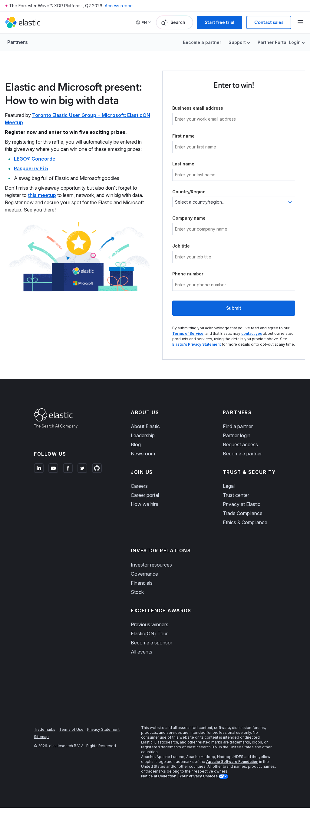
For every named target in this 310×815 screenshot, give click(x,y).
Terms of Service (187, 333)
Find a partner (238, 426)
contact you (251, 333)
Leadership (143, 435)
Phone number (187, 273)
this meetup (42, 195)
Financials (142, 583)
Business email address (197, 108)
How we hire (144, 504)
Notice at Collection (158, 776)
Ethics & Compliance (245, 522)
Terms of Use (71, 729)
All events (141, 652)
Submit (233, 308)
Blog (136, 444)
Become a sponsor (151, 643)
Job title (181, 245)
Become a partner (202, 42)
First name (183, 135)
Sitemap (41, 736)
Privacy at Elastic (241, 504)
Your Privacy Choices (199, 776)
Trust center (236, 495)
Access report (119, 5)
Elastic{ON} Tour (149, 633)
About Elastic (145, 426)
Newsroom (143, 454)
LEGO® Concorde (34, 159)
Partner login (236, 435)
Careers (139, 486)
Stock (137, 592)
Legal (229, 486)
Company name (189, 218)
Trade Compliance (242, 513)
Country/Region (189, 191)
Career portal (145, 495)
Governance (144, 574)
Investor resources (151, 565)
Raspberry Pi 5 (31, 168)
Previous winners (149, 624)
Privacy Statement (103, 729)
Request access (240, 444)
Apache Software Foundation (232, 761)
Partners (17, 42)
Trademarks (44, 729)
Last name (183, 163)
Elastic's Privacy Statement (196, 344)
